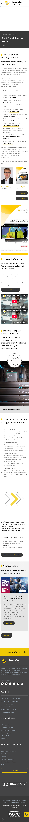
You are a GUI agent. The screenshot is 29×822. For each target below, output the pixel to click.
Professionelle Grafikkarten (8, 709)
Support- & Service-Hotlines (8, 751)
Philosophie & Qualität (7, 727)
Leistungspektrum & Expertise (9, 725)
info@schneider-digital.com (18, 802)
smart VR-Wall (7, 102)
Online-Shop (15, 770)
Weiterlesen (9, 623)
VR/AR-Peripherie (14, 111)
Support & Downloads (12, 744)
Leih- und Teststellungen (7, 759)
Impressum (5, 805)
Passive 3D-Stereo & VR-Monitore (10, 701)
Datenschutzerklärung (16, 805)
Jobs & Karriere (5, 735)
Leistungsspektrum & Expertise (12, 555)
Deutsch (23, 193)
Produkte (5, 692)
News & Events (5, 738)
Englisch (23, 198)
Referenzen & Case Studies (11, 290)
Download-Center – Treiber (8, 762)
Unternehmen (8, 718)
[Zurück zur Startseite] (14, 3)
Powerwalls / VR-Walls (7, 704)
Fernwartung (4, 756)
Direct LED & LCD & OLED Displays (10, 698)
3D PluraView (12, 97)
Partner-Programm (6, 733)
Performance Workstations (8, 707)
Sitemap (14, 807)
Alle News (6, 635)
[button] (1, 4)
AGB (24, 805)
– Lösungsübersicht (21, 187)
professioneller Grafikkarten (11, 125)
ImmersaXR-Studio (8, 143)
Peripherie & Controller (7, 712)
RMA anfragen (5, 754)
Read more (5, 45)
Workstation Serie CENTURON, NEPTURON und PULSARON (14, 137)
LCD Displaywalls (10, 116)
